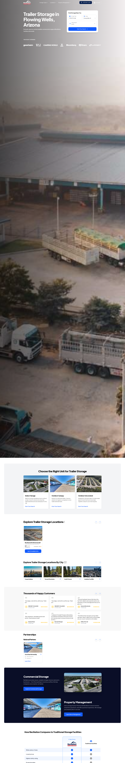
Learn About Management (73, 714)
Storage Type (73, 16)
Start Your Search (30, 506)
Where (86, 16)
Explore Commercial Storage (34, 689)
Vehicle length (74, 22)
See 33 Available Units (33, 551)
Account (98, 2)
